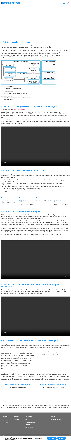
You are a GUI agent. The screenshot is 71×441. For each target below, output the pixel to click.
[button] (64, 3)
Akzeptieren (51, 438)
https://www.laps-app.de (20, 109)
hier (16, 438)
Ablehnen (61, 438)
